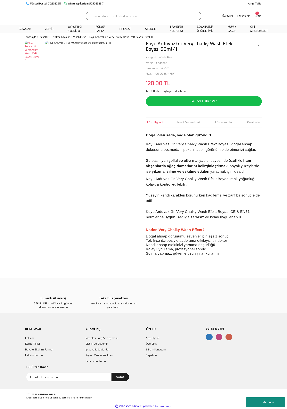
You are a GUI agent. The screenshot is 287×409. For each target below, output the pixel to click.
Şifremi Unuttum (156, 349)
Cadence (161, 63)
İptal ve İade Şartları (98, 349)
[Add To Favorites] (259, 43)
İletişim (29, 338)
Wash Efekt (166, 57)
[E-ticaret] (143, 406)
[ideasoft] (123, 406)
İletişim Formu (34, 355)
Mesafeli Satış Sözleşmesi (102, 338)
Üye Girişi (151, 343)
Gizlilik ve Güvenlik (97, 343)
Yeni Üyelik (152, 338)
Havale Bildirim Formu (39, 349)
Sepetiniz (151, 355)
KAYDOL (120, 377)
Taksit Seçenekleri (188, 122)
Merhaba (268, 402)
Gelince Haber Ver (204, 101)
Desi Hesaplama (96, 361)
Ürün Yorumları (224, 122)
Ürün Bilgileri (154, 122)
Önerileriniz (254, 122)
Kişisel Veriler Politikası (99, 355)
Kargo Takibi (32, 343)
